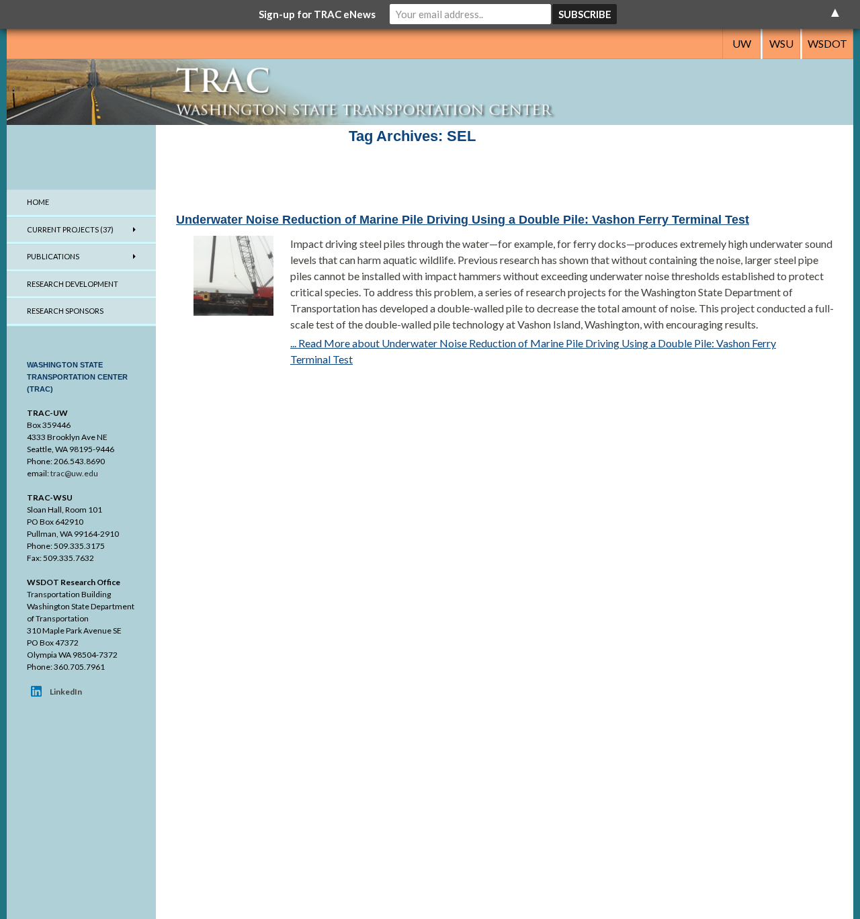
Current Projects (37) (70, 229)
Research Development (72, 283)
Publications (53, 256)
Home (38, 202)
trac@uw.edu (74, 473)
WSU (781, 43)
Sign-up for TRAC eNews (317, 14)
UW (741, 43)
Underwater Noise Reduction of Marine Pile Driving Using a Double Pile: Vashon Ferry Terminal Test (462, 219)
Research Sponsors (65, 310)
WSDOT (827, 43)
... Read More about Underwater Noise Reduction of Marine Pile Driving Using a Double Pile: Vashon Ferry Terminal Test (533, 351)
